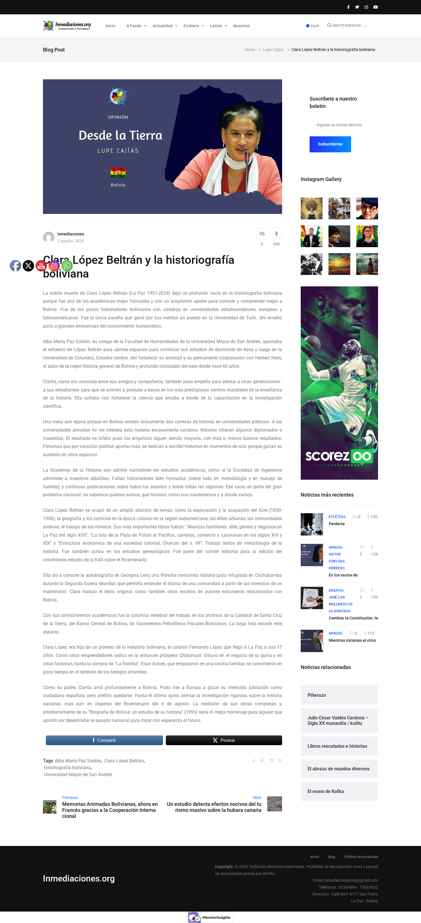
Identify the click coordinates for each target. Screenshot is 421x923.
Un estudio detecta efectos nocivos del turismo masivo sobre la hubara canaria (214, 807)
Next (257, 797)
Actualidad (162, 25)
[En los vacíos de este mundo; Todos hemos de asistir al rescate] (312, 555)
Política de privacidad (361, 857)
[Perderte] (312, 524)
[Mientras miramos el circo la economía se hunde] (312, 641)
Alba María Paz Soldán (78, 760)
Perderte (337, 523)
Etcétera (191, 25)
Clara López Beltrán (124, 760)
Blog (331, 857)
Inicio (110, 25)
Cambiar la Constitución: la (353, 618)
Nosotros (241, 25)
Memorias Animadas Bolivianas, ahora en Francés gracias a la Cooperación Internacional (110, 810)
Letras (216, 25)
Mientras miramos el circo (352, 640)
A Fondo (134, 25)
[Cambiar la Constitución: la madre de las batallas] (312, 598)
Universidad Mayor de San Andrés (78, 774)
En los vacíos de (343, 575)
